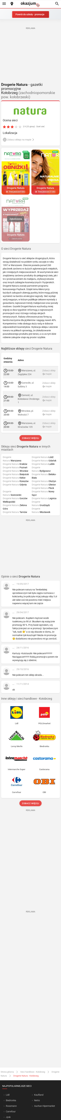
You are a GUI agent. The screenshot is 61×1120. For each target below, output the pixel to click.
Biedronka (11, 1100)
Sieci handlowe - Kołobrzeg (32, 1072)
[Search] (57, 3)
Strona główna (7, 1072)
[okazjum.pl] (30, 4)
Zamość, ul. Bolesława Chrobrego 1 (28, 399)
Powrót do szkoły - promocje (29, 14)
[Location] (12, 4)
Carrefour (11, 1111)
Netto (37, 1100)
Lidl (7, 1095)
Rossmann (11, 1106)
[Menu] (4, 3)
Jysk (8, 1117)
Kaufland (38, 1095)
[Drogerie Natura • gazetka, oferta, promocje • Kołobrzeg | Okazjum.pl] (30, 110)
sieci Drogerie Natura (26, 348)
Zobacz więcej (30, 438)
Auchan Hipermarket (44, 1106)
